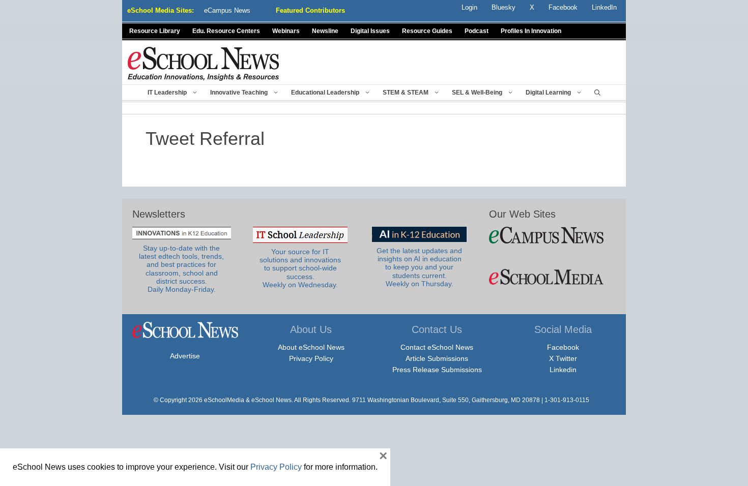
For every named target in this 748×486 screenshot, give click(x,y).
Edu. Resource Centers (226, 31)
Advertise (185, 356)
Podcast (476, 31)
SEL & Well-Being (477, 92)
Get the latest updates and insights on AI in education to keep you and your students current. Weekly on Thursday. (419, 267)
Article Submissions (437, 358)
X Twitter (563, 358)
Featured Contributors (310, 10)
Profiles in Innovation (531, 31)
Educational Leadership (325, 92)
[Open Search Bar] (597, 92)
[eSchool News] (203, 63)
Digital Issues (370, 31)
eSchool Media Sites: (160, 10)
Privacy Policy (311, 358)
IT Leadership (167, 92)
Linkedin (563, 370)
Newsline (325, 31)
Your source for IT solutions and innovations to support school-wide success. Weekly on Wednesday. (300, 268)
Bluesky (503, 7)
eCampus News (227, 10)
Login (469, 7)
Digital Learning (548, 92)
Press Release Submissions (437, 370)
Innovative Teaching (239, 92)
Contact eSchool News (436, 347)
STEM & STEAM (405, 92)
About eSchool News (311, 347)
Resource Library (154, 31)
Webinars (286, 31)
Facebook (563, 347)
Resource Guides (427, 31)
